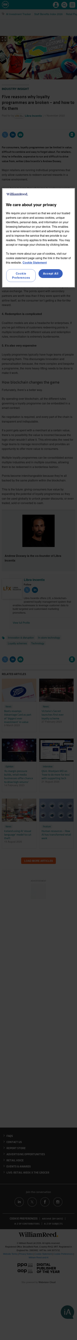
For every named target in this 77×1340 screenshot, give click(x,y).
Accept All (50, 273)
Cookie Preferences (21, 275)
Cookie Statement (35, 262)
